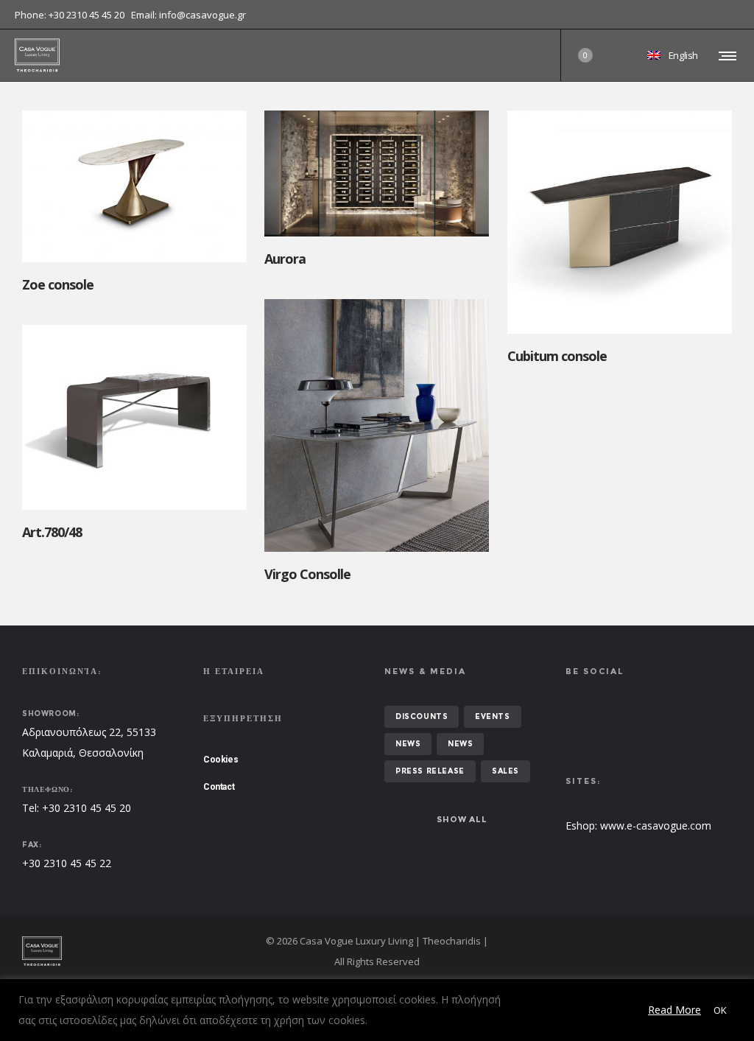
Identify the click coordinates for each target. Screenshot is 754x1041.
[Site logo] (37, 55)
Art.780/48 (52, 532)
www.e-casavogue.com (655, 826)
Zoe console (58, 284)
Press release (430, 771)
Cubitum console (557, 356)
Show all (462, 819)
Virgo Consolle (307, 574)
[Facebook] (729, 14)
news (407, 744)
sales (505, 771)
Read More (674, 1010)
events (492, 716)
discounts (421, 716)
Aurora (285, 258)
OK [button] (720, 1010)
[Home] (135, 951)
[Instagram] (739, 14)
